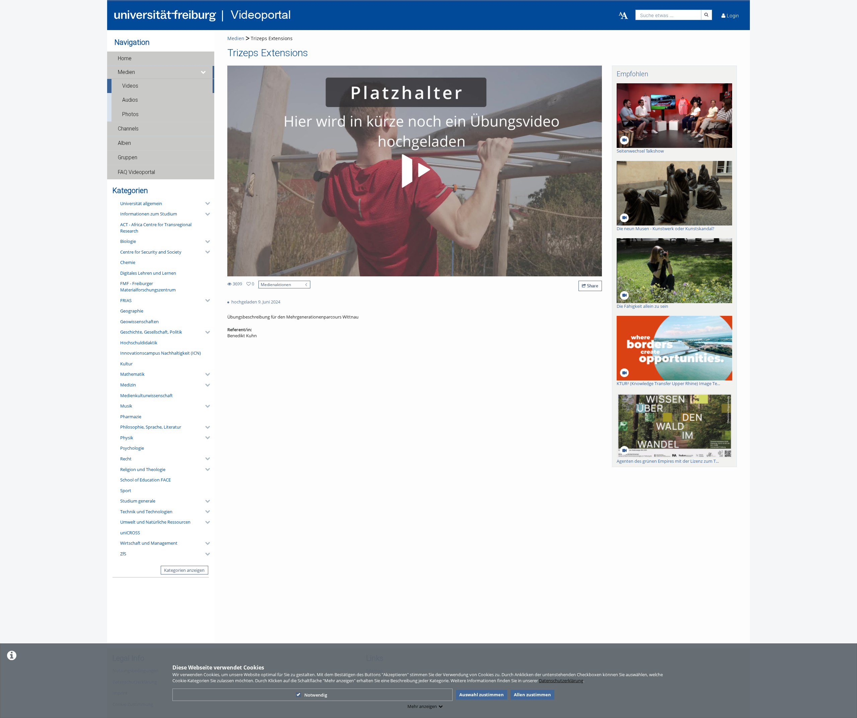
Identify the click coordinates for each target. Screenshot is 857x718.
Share (592, 286)
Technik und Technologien (146, 512)
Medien (126, 72)
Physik (126, 438)
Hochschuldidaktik (138, 343)
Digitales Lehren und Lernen (148, 273)
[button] (160, 59)
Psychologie (132, 448)
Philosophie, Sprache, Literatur (150, 427)
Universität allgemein (141, 203)
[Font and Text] (623, 15)
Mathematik (132, 374)
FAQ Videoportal (136, 172)
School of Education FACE (145, 480)
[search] (668, 15)
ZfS (123, 554)
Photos (130, 114)
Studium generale (137, 501)
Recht (126, 459)
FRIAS (126, 300)
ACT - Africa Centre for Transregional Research (155, 227)
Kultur (126, 364)
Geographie (131, 311)
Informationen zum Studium (148, 214)
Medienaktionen (276, 284)
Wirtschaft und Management (148, 543)
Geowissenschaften (139, 322)
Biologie (128, 241)
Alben (124, 143)
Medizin (128, 385)
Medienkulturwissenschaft (146, 395)
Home (125, 59)
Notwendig (315, 695)
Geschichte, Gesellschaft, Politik (151, 332)
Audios (130, 100)
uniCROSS (130, 533)
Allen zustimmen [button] (532, 695)
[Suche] (706, 15)
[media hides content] (203, 72)
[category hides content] (205, 203)
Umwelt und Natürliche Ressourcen (155, 522)
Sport (125, 490)
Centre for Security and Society (150, 252)
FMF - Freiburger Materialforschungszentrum (148, 286)
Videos (130, 86)
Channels (128, 129)
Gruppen (127, 158)
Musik (126, 406)
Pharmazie (130, 417)
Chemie (127, 262)
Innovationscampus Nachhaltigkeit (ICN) (160, 353)
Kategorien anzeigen (184, 570)
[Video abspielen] (415, 171)
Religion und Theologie (142, 469)
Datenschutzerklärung (561, 681)
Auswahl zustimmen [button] (481, 695)
